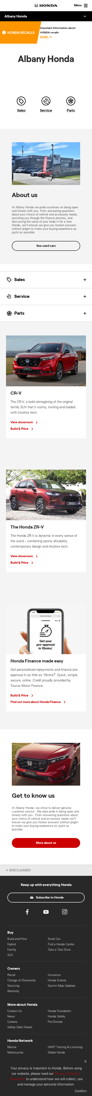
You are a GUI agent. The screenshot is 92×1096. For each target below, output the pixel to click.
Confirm (80, 1091)
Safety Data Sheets (19, 1027)
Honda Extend (57, 980)
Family (11, 950)
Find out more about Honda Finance (35, 702)
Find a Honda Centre (61, 944)
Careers (12, 1022)
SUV (10, 955)
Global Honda (56, 1052)
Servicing (13, 986)
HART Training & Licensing (65, 1047)
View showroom (21, 422)
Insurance (54, 975)
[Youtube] (46, 913)
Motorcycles (15, 1052)
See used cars (46, 245)
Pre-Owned (55, 1022)
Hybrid (11, 944)
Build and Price (17, 939)
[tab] (46, 279)
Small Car (54, 939)
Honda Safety (56, 1016)
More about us (46, 843)
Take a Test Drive (59, 950)
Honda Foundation (59, 1011)
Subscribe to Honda (49, 897)
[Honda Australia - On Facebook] (27, 913)
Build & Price (19, 428)
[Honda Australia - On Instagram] (64, 913)
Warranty (13, 991)
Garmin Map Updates (61, 986)
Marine (11, 1047)
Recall (11, 975)
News (11, 1016)
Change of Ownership (21, 980)
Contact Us (14, 1011)
